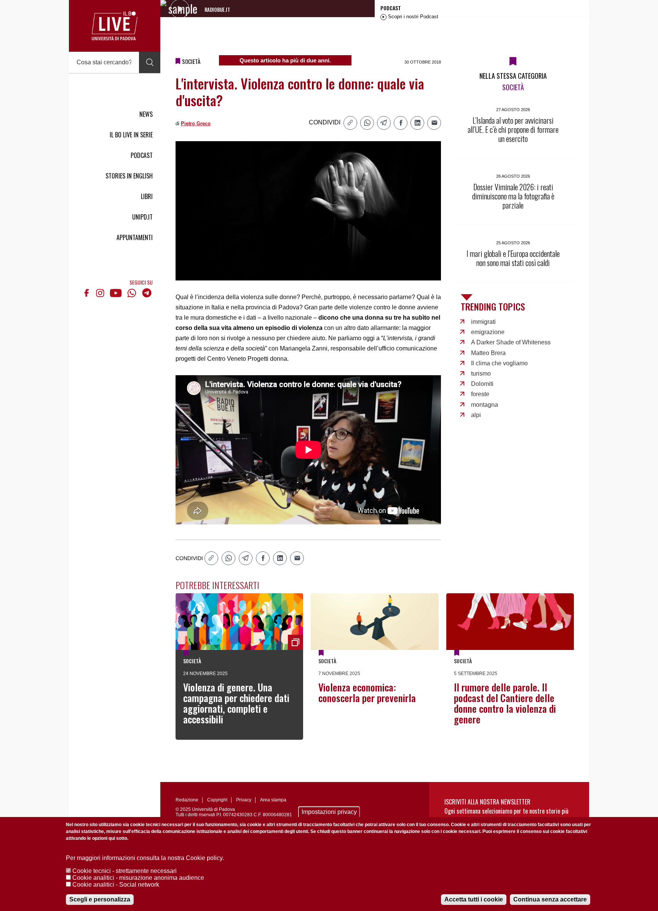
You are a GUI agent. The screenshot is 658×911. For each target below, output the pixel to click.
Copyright (217, 800)
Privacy (243, 800)
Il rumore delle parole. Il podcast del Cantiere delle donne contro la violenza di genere (505, 703)
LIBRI (147, 196)
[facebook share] (400, 123)
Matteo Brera (488, 353)
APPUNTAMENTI (135, 237)
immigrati (483, 322)
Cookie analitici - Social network (115, 884)
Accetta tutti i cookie (473, 899)
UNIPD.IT (142, 216)
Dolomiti (482, 384)
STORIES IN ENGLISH (129, 175)
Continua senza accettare (550, 899)
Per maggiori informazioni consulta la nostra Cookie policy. (145, 858)
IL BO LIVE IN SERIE (131, 134)
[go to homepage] (114, 26)
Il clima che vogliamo (499, 363)
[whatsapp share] (367, 123)
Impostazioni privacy (329, 812)
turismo (481, 373)
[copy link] (350, 123)
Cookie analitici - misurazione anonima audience (138, 877)
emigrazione (488, 332)
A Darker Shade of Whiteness (511, 342)
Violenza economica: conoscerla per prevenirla (367, 692)
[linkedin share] (417, 123)
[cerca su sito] (149, 62)
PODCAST (142, 155)
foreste (480, 394)
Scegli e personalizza (99, 899)
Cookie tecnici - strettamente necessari (124, 871)
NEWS (146, 114)
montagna (484, 404)
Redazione (187, 800)
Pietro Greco (196, 123)
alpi (476, 415)
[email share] (434, 123)
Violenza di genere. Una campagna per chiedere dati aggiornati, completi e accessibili (236, 703)
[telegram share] (384, 123)
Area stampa (273, 800)
